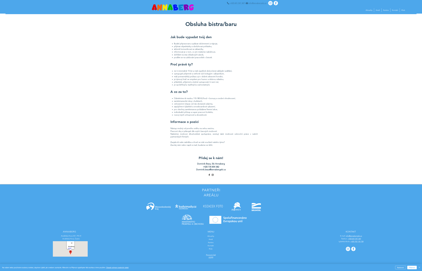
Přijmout (412, 267)
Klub (211, 249)
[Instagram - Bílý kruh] (270, 3)
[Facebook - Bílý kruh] (276, 3)
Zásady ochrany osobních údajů (117, 267)
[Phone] (228, 3)
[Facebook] (209, 175)
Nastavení (400, 267)
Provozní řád (211, 255)
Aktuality (210, 236)
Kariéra (210, 242)
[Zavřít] (419, 267)
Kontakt (211, 246)
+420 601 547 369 (354, 239)
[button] (409, 10)
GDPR (211, 257)
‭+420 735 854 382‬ (211, 166)
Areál (211, 239)
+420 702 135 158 (356, 241)
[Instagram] (212, 175)
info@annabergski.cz (354, 236)
